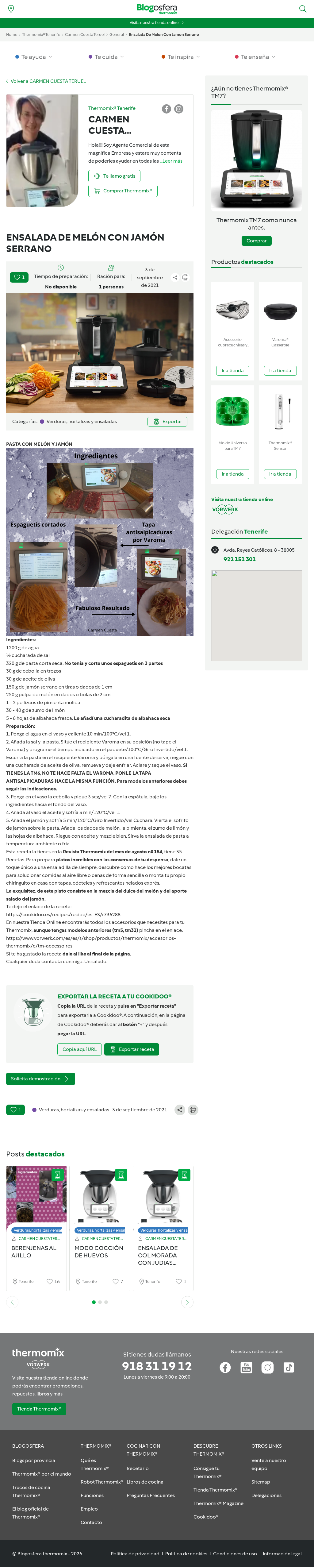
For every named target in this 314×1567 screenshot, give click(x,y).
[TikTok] (289, 1368)
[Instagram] (267, 1368)
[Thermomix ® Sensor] (280, 411)
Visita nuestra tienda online (154, 22)
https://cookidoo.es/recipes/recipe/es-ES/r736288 (63, 914)
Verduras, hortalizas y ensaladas (42, 1230)
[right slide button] (187, 1302)
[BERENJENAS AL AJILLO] (36, 1201)
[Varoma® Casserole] (280, 308)
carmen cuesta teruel (85, 34)
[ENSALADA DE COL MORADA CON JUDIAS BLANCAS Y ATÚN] (163, 1201)
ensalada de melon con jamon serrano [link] (164, 34)
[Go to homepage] (157, 9)
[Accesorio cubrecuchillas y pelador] (232, 308)
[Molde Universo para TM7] (232, 411)
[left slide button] (12, 1302)
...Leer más (171, 161)
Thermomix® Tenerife (41, 34)
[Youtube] (246, 1368)
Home (11, 34)
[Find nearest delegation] (11, 9)
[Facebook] (225, 1368)
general (116, 34)
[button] (303, 9)
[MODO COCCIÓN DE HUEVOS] (100, 1201)
